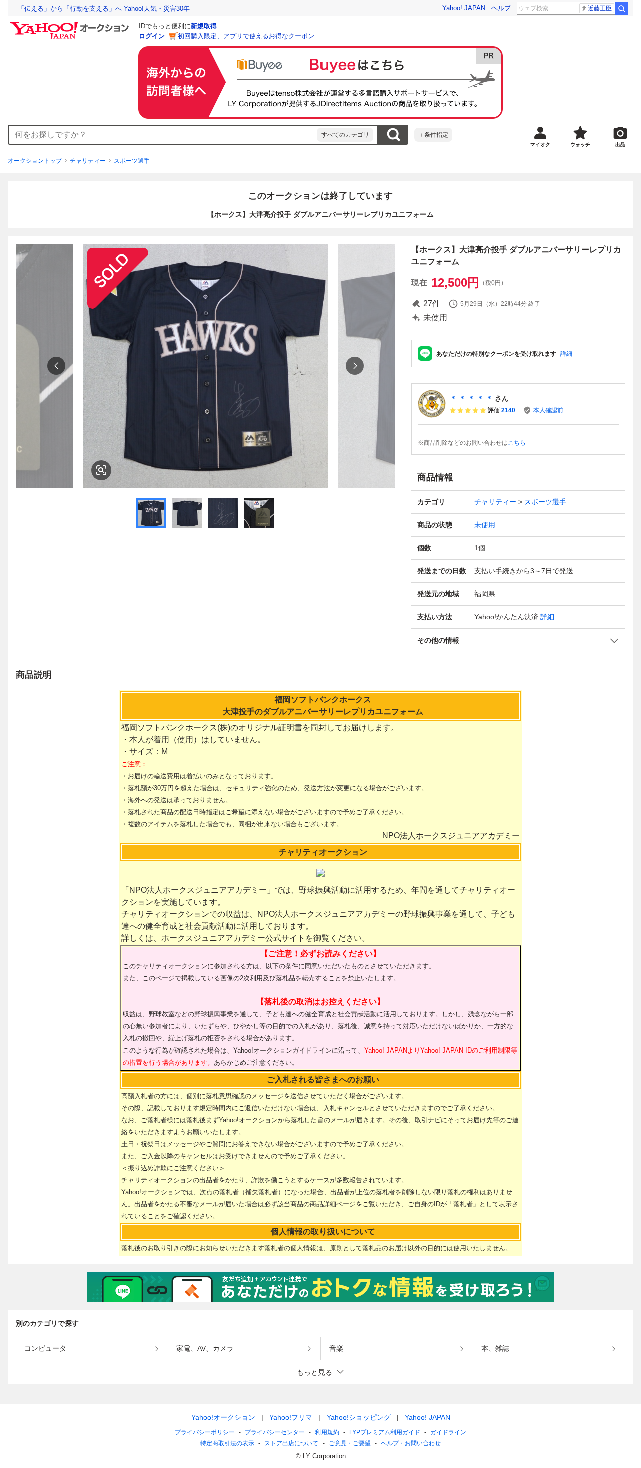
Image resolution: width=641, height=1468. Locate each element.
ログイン (152, 36)
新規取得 (204, 26)
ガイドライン (448, 1432)
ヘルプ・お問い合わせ (411, 1443)
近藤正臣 (600, 8)
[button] (518, 640)
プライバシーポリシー (205, 1432)
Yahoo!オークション (223, 1417)
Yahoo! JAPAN (463, 8)
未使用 (484, 525)
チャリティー (88, 160)
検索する (393, 135)
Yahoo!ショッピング (359, 1417)
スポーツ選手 (132, 160)
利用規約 (327, 1432)
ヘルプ (501, 8)
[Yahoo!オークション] (71, 24)
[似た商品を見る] (101, 470)
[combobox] (163, 135)
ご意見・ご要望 (350, 1443)
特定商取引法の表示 (227, 1443)
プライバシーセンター (275, 1432)
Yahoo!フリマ (290, 1417)
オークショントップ (35, 160)
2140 (508, 410)
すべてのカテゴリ (345, 134)
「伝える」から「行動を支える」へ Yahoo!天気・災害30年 (104, 8)
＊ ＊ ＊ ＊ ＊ (471, 398)
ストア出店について (291, 1443)
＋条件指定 (433, 134)
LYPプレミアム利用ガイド (384, 1432)
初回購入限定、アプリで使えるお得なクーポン (246, 36)
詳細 (566, 353)
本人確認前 (548, 410)
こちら (517, 442)
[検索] (621, 8)
